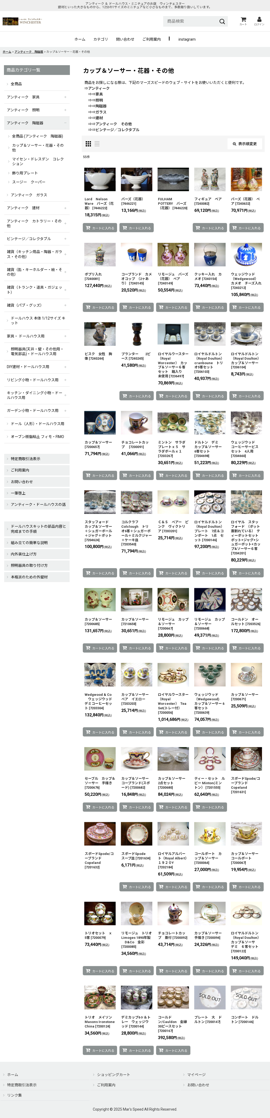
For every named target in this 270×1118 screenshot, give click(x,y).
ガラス (101, 112)
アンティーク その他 (113, 124)
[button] (170, 39)
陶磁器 (101, 106)
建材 (99, 118)
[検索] (222, 21)
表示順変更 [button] (247, 144)
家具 (99, 94)
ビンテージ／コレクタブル (117, 130)
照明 (99, 100)
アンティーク (99, 88)
